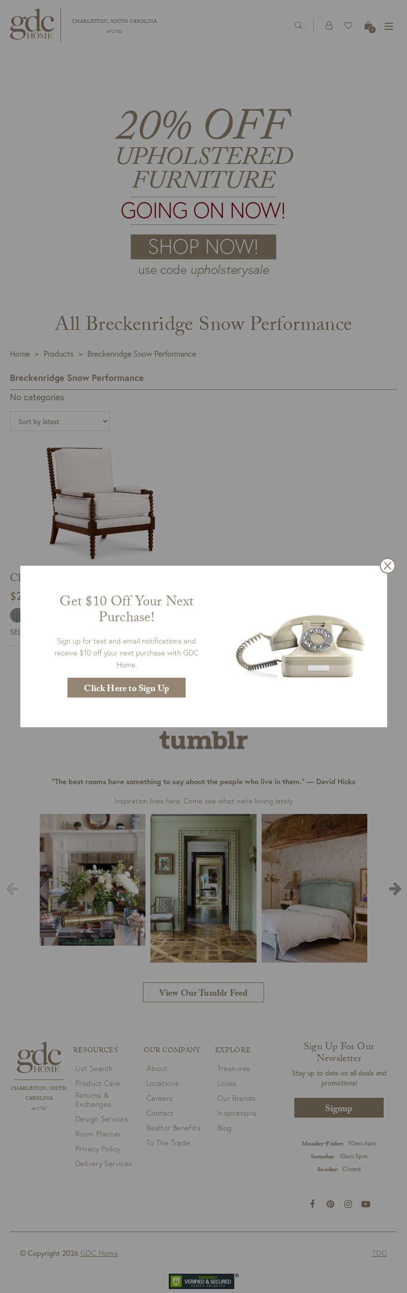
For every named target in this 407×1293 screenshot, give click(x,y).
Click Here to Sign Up (126, 690)
